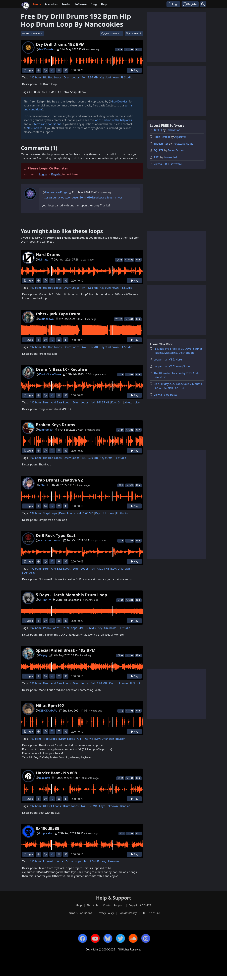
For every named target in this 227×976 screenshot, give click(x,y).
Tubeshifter (161, 143)
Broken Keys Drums (55, 424)
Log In (43, 174)
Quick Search (112, 33)
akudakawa (46, 319)
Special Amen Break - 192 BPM (66, 650)
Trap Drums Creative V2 (59, 480)
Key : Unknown (109, 77)
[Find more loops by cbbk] (38, 506)
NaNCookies (47, 49)
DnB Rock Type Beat (55, 535)
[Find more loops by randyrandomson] (38, 561)
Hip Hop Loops (52, 77)
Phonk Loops (51, 628)
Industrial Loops (53, 861)
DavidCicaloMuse (50, 374)
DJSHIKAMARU (48, 710)
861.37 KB (103, 402)
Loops (37, 4)
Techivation (173, 130)
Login (29, 70)
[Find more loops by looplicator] (38, 854)
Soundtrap (29, 572)
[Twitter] (120, 938)
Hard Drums (48, 254)
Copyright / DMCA (140, 905)
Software (81, 4)
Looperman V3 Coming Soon (172, 366)
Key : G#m (106, 458)
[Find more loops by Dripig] (38, 676)
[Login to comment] (59, 70)
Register (56, 174)
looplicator (46, 833)
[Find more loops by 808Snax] (38, 798)
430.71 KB (103, 568)
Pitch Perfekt (162, 137)
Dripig (43, 655)
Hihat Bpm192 (50, 705)
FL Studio (126, 77)
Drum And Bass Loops (57, 402)
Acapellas (51, 4)
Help (104, 4)
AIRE (156, 157)
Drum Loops (71, 77)
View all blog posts (165, 394)
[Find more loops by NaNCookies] (38, 70)
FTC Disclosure (150, 913)
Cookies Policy (128, 913)
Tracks (66, 4)
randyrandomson (50, 540)
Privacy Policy (105, 913)
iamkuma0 (46, 429)
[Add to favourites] (52, 70)
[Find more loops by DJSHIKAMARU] (38, 731)
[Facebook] (82, 938)
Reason (120, 739)
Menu (33, 33)
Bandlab (125, 806)
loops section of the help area (113, 120)
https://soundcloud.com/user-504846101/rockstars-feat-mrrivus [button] (82, 197)
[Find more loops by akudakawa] (38, 339)
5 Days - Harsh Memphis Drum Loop (71, 594)
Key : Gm (116, 402)
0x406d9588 (47, 828)
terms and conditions (47, 124)
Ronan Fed (170, 157)
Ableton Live (132, 402)
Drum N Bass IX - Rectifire (61, 369)
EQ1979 (158, 150)
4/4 (84, 77)
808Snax (44, 778)
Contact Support (113, 905)
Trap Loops (50, 513)
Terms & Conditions (79, 913)
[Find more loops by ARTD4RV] (38, 620)
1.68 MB (93, 288)
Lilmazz (44, 259)
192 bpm (35, 77)
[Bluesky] (108, 938)
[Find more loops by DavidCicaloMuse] (38, 395)
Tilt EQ (158, 130)
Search (135, 33)
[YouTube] (95, 938)
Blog (94, 4)
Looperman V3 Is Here (168, 359)
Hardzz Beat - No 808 (56, 773)
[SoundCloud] (133, 938)
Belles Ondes (176, 150)
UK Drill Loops (52, 806)
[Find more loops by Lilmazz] (38, 280)
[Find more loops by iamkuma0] (38, 450)
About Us (92, 905)
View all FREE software (168, 164)
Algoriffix (180, 137)
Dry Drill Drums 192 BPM (60, 44)
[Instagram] (145, 938)
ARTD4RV (45, 600)
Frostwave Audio (182, 143)
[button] (203, 4)
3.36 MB (93, 77)
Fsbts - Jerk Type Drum (58, 314)
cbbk (42, 485)
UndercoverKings (56, 192)
